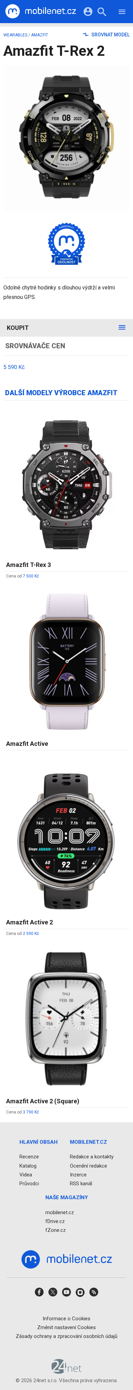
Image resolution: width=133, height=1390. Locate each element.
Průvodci (29, 1183)
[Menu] (122, 12)
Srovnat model (110, 34)
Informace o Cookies (66, 1319)
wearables (15, 35)
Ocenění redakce (88, 1166)
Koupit (18, 327)
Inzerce (78, 1175)
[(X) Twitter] (52, 1294)
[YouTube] (66, 1294)
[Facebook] (39, 1294)
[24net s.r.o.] (66, 1372)
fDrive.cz (55, 1221)
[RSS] (93, 1294)
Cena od (22, 576)
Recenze (29, 1157)
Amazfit (39, 35)
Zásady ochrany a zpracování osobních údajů (66, 1336)
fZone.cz (55, 1230)
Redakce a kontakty (92, 1157)
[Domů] (40, 11)
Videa (25, 1175)
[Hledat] (102, 12)
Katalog (27, 1166)
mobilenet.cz (59, 1212)
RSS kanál (81, 1183)
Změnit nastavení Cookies (66, 1327)
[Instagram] (80, 1294)
